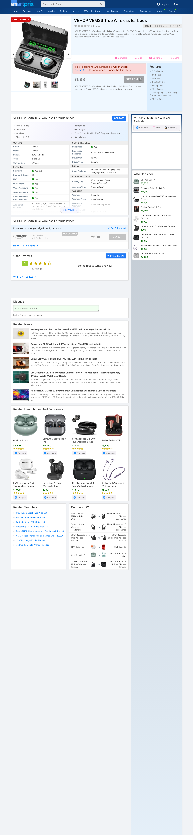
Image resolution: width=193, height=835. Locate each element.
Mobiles (51, 11)
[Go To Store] (20, 236)
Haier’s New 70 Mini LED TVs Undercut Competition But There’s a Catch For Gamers (73, 390)
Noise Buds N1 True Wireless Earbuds (52, 484)
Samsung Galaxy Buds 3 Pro (54, 440)
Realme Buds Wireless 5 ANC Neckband (113, 484)
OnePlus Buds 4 (20, 440)
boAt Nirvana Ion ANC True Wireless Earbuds (23, 484)
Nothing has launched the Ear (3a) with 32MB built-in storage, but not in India (70, 329)
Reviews (27, 11)
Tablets (63, 11)
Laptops (75, 11)
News (15, 11)
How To (39, 11)
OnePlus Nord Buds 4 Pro (152, 253)
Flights (171, 11)
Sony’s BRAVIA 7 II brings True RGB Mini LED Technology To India (64, 358)
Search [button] (132, 79)
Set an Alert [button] (81, 70)
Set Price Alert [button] (118, 228)
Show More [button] (70, 210)
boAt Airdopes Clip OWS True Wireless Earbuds (84, 440)
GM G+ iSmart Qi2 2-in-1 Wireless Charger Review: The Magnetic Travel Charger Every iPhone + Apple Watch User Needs (75, 374)
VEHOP (176, 26)
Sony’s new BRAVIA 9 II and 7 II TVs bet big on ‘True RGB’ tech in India (66, 344)
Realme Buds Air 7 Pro (112, 440)
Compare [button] (119, 118)
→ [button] (25, 245)
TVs (86, 11)
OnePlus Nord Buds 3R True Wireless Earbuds (83, 484)
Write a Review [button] (115, 256)
